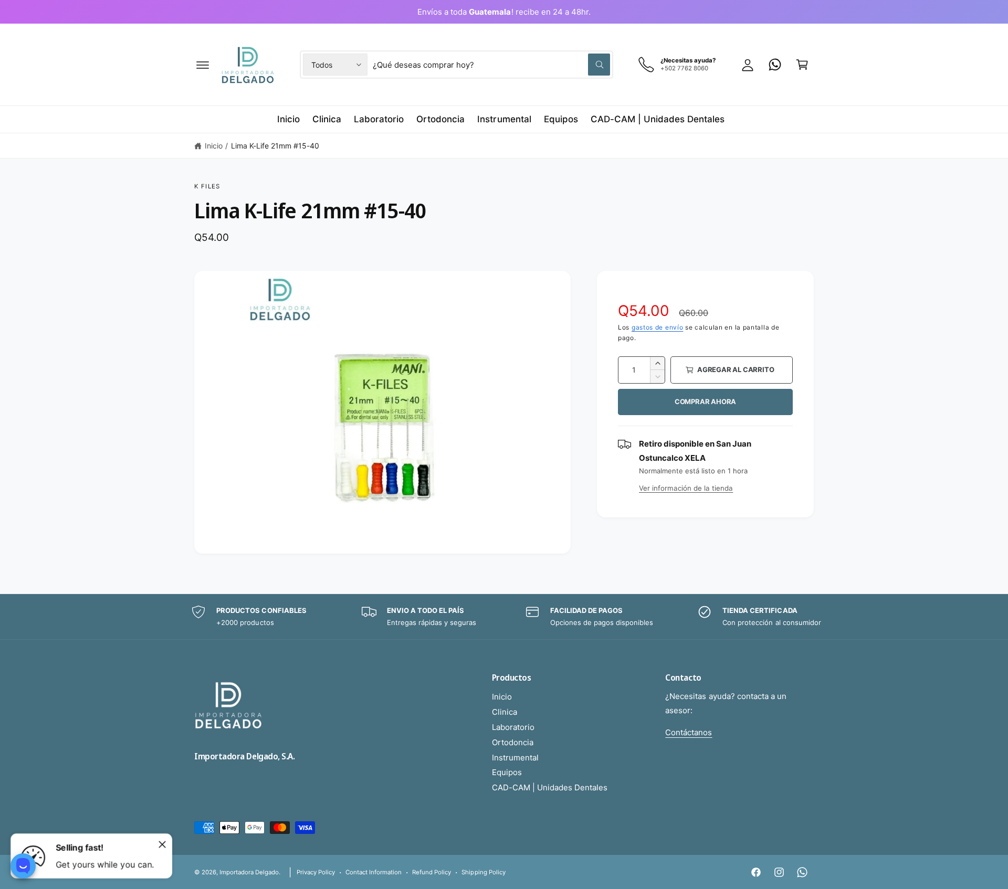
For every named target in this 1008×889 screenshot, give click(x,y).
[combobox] (491, 64)
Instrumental (515, 758)
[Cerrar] (162, 844)
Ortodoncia (512, 742)
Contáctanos (688, 732)
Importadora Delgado (249, 872)
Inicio (214, 145)
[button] (202, 64)
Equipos (507, 772)
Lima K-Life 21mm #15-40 (275, 145)
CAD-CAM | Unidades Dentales (549, 787)
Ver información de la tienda (686, 488)
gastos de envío (658, 327)
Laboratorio (513, 727)
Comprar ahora (705, 401)
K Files (207, 186)
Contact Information (373, 872)
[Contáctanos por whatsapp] (775, 64)
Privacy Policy (316, 872)
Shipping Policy (483, 872)
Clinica (504, 712)
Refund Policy (431, 872)
